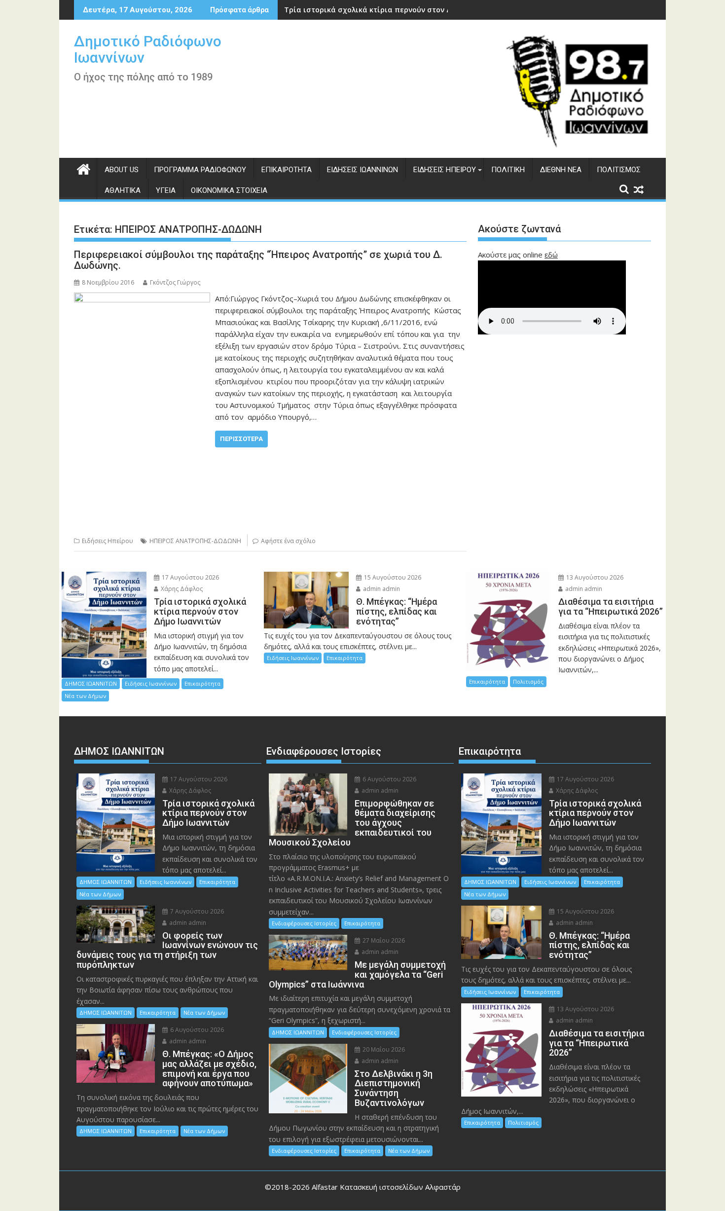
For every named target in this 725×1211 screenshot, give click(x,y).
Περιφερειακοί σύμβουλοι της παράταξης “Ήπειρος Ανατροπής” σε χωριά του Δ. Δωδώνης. (258, 260)
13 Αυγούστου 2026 (594, 577)
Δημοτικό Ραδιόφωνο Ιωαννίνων (147, 49)
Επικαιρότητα (286, 169)
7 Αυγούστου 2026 (196, 911)
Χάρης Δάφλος (181, 589)
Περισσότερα (241, 438)
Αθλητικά (123, 190)
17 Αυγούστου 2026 (189, 577)
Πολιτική (508, 169)
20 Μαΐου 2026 (383, 1049)
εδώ (551, 254)
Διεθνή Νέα (560, 169)
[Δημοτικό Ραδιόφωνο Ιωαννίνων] (84, 168)
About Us (122, 169)
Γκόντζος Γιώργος (175, 282)
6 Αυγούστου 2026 (196, 1030)
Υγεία (166, 190)
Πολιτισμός (619, 169)
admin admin (381, 589)
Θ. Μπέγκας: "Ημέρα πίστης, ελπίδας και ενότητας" (376, 9)
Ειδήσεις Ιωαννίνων (362, 169)
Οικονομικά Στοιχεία (229, 190)
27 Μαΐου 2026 (383, 940)
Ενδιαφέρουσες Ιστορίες (304, 923)
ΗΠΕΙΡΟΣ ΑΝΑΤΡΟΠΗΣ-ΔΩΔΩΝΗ (195, 541)
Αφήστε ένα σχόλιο (288, 541)
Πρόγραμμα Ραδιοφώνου (200, 169)
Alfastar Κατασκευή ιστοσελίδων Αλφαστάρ (386, 1187)
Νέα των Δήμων (85, 695)
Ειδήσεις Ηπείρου (444, 169)
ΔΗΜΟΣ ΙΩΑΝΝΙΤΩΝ (91, 683)
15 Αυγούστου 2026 (391, 577)
